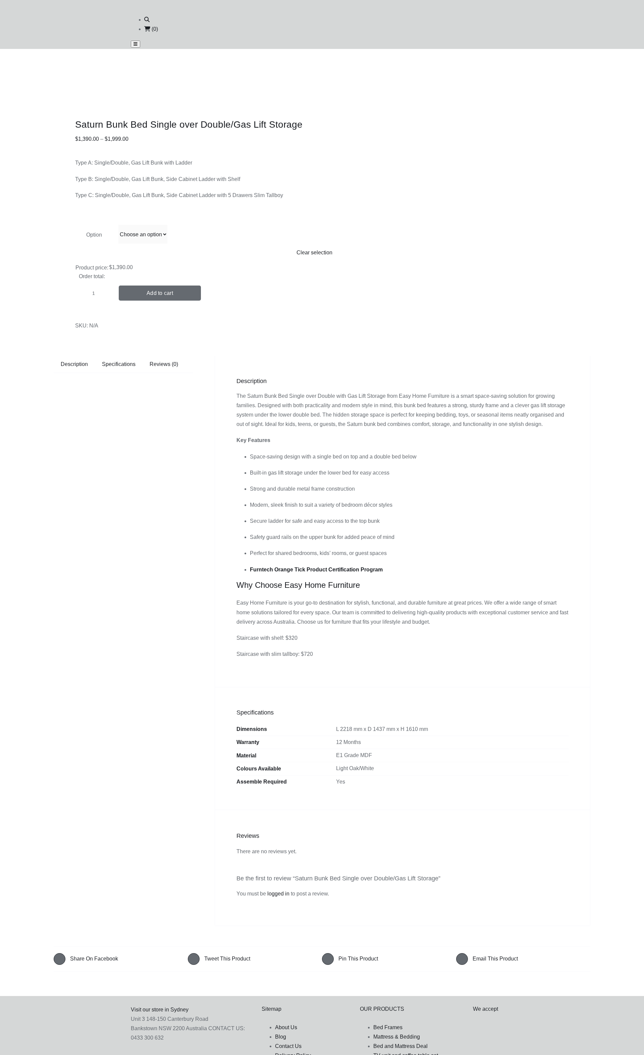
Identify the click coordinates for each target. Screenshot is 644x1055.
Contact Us (288, 1046)
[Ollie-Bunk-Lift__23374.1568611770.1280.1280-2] (132, 87)
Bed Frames (387, 1027)
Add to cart (160, 293)
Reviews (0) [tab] (164, 364)
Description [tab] (74, 364)
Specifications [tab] (119, 364)
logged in (278, 893)
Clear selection (314, 252)
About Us (286, 1027)
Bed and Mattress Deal (400, 1046)
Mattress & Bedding (396, 1037)
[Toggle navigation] (135, 44)
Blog (280, 1037)
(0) (154, 29)
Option (94, 235)
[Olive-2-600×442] (132, 96)
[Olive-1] (132, 77)
